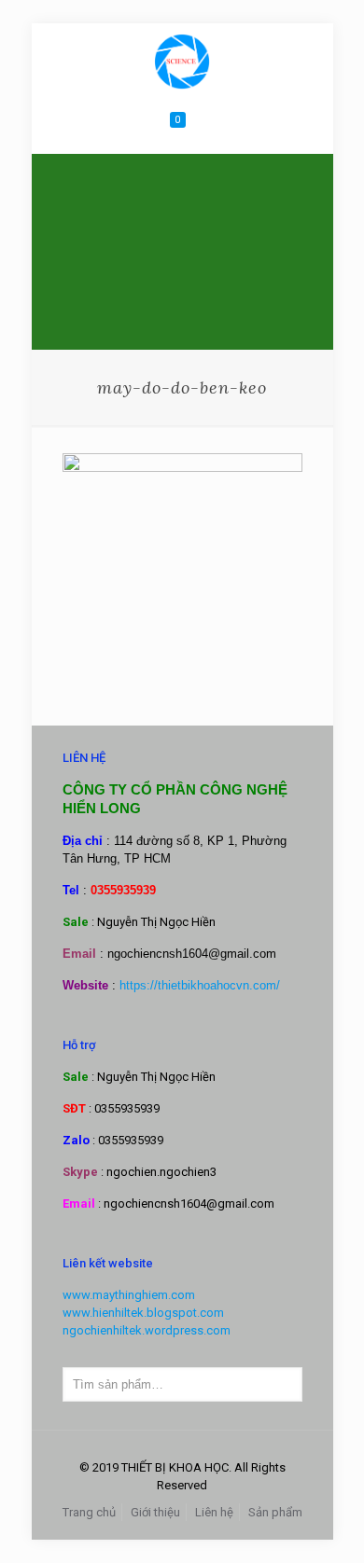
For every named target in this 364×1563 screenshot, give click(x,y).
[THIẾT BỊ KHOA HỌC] (182, 61)
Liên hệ (214, 1512)
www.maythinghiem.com (129, 1295)
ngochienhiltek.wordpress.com (147, 1330)
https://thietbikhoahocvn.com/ (199, 985)
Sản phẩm (275, 1512)
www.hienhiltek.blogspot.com (143, 1313)
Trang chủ (89, 1512)
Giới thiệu (155, 1512)
